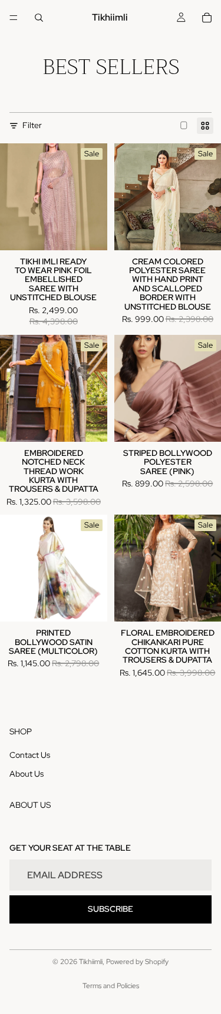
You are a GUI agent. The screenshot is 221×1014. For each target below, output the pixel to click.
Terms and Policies (111, 986)
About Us (26, 773)
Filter (32, 125)
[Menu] (13, 17)
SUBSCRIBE (110, 909)
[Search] (39, 18)
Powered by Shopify (137, 961)
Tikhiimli (91, 961)
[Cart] (207, 18)
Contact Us (29, 755)
